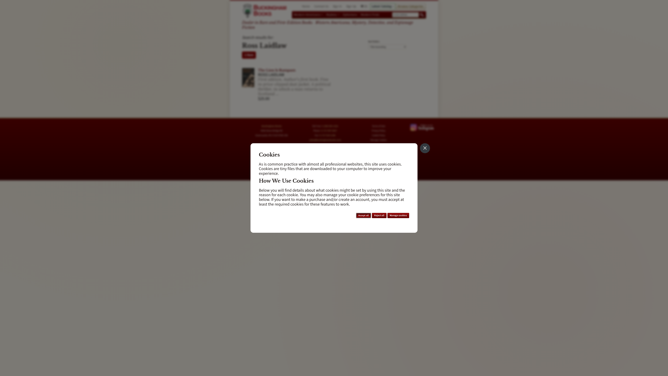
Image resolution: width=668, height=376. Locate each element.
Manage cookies (398, 215)
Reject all (379, 215)
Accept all (363, 215)
